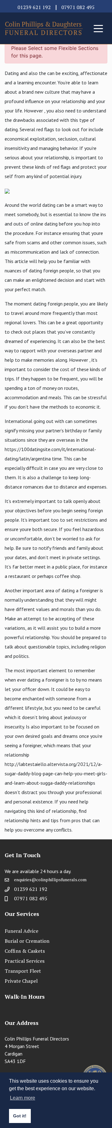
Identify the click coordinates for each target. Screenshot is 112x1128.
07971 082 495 (78, 7)
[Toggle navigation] (98, 28)
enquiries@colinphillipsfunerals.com (50, 879)
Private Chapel (21, 980)
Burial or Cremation (27, 940)
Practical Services (24, 960)
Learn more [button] (22, 1098)
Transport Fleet (23, 970)
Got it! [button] (19, 1115)
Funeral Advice (21, 930)
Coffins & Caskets (25, 950)
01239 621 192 (34, 7)
